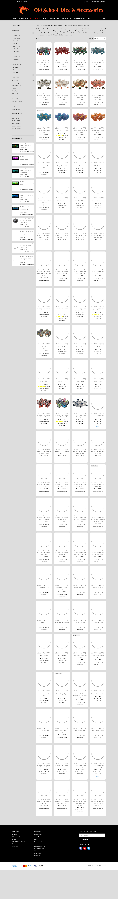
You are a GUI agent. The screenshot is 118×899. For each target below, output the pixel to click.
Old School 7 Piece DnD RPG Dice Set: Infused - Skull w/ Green (80, 484)
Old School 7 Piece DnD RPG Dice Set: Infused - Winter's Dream (44, 552)
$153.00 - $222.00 (16, 123)
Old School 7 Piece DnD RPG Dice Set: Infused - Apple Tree (44, 308)
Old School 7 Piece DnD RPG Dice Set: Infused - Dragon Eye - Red (98, 308)
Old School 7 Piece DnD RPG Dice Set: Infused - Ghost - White (80, 345)
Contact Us (15, 839)
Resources (15, 846)
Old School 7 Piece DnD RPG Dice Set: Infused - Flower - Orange (98, 765)
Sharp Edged (15, 91)
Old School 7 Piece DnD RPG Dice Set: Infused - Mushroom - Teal (44, 235)
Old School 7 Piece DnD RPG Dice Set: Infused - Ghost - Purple (44, 379)
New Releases (23, 18)
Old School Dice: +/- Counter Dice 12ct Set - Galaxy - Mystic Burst (27, 145)
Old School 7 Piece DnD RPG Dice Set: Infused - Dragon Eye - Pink (62, 164)
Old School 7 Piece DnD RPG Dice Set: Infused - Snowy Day (62, 552)
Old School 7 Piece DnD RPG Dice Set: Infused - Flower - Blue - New (62, 801)
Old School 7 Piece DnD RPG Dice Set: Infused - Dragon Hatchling (80, 271)
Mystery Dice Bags (16, 85)
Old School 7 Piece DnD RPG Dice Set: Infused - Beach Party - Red (62, 271)
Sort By (91, 38)
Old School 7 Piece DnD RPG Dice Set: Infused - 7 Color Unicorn (44, 62)
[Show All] (89, 18)
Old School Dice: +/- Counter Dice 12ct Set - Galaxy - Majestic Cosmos (27, 158)
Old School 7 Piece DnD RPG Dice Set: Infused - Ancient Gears (98, 95)
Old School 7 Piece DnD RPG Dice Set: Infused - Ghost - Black (62, 379)
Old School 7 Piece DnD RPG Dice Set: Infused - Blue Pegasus (80, 415)
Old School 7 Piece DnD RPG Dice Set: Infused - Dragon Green (80, 62)
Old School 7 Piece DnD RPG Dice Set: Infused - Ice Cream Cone (62, 95)
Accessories (66, 18)
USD (86, 1)
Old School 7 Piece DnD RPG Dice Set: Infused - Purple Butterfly (44, 653)
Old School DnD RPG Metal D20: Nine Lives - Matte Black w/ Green (26, 258)
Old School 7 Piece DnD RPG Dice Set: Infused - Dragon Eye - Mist (44, 585)
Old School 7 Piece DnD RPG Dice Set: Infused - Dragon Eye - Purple (98, 552)
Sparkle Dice (16, 62)
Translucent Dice (17, 64)
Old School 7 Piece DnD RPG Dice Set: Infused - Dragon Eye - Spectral (62, 415)
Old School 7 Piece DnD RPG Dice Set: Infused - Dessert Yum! (80, 95)
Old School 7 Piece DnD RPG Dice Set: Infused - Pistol (44, 95)
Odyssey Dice (16, 54)
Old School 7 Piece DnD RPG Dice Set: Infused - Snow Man (44, 620)
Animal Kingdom (17, 38)
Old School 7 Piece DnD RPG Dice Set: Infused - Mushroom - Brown (80, 235)
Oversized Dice (15, 98)
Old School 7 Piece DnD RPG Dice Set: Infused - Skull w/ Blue (98, 484)
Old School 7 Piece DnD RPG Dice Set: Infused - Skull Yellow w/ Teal (62, 198)
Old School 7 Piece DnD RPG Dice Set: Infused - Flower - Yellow (44, 765)
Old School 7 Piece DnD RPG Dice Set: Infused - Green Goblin (62, 345)
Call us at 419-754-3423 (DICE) (21, 1)
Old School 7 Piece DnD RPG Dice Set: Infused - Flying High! (98, 451)
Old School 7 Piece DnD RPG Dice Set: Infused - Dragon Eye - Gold (80, 164)
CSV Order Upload (17, 837)
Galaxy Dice (16, 41)
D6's (14, 70)
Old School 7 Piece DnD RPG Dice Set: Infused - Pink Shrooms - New (80, 517)
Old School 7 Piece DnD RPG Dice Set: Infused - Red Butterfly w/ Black (98, 801)
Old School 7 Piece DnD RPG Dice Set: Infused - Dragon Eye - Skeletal (80, 552)
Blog (13, 844)
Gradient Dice (16, 46)
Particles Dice (16, 56)
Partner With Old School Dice (19, 841)
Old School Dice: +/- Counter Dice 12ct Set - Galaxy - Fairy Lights (27, 183)
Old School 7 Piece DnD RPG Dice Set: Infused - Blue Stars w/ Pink (80, 728)
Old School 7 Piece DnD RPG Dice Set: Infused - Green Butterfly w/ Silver (98, 692)
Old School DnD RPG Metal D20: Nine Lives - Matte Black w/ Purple (26, 245)
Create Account (95, 1)
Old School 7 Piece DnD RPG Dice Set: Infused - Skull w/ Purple (62, 484)
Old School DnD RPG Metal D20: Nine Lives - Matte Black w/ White (26, 220)
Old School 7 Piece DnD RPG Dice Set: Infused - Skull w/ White (62, 517)
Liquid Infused (54, 18)
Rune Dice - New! (17, 35)
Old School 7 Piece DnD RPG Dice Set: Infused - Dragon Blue (98, 62)
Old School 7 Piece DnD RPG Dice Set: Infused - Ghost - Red (98, 345)
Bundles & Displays (79, 18)
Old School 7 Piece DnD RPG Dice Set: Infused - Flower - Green (44, 801)
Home (15, 18)
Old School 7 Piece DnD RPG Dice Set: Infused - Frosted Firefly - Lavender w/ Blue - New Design (80, 694)
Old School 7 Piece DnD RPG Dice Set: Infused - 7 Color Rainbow (98, 164)
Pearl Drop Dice (16, 59)
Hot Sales (14, 104)
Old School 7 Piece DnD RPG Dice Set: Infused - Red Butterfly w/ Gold (98, 728)
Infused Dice (16, 49)
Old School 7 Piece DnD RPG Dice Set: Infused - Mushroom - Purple (62, 235)
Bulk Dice (15, 72)
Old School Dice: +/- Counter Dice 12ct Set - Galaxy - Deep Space (27, 195)
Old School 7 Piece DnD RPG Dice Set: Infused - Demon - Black (44, 415)
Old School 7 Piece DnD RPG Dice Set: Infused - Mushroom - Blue (98, 235)
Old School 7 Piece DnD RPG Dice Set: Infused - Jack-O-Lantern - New (98, 198)
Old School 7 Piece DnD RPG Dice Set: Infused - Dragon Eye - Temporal (80, 308)
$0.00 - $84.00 (16, 118)
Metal (45, 18)
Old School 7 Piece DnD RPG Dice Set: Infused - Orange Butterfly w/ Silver (62, 620)
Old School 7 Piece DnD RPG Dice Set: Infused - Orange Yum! (62, 451)
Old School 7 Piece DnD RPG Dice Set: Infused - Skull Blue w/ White (80, 198)
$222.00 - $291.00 (16, 126)
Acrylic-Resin (34, 18)
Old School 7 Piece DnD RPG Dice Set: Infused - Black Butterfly (62, 653)
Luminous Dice (16, 51)
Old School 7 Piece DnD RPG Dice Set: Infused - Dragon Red (62, 62)
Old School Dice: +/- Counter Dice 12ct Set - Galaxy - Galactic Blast (27, 170)
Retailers (14, 834)
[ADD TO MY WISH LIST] (49, 50)
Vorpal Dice (15, 67)
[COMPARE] (49, 48)
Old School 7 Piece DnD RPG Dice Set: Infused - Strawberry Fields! (44, 451)
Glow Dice (15, 43)
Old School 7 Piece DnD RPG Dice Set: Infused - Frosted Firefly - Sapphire (62, 128)
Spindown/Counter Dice (17, 101)
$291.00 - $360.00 (16, 128)
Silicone (14, 96)
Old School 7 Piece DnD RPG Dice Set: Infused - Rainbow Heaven (44, 517)
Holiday (13, 106)
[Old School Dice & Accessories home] (59, 10)
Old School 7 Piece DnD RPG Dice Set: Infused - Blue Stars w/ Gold (80, 620)
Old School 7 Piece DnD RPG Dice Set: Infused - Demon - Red (80, 379)
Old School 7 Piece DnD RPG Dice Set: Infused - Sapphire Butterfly (98, 620)
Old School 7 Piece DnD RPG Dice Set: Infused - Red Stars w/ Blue (44, 728)
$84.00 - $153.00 (16, 120)
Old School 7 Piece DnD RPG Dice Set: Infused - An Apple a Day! (44, 484)
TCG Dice (14, 88)
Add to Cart (44, 55)
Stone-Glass (15, 93)
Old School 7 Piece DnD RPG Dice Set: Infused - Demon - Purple (98, 379)
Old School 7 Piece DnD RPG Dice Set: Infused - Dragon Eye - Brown (80, 585)
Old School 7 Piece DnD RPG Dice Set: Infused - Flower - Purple (80, 765)
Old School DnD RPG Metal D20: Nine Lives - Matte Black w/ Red (26, 233)
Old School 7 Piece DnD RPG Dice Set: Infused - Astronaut (98, 271)
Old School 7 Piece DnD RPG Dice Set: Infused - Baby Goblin (98, 415)
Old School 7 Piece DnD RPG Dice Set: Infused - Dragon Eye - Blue (98, 585)
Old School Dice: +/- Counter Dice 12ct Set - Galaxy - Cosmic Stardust (27, 208)
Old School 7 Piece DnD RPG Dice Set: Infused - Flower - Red (62, 765)
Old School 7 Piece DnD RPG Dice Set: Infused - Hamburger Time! (80, 451)
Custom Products (16, 109)
